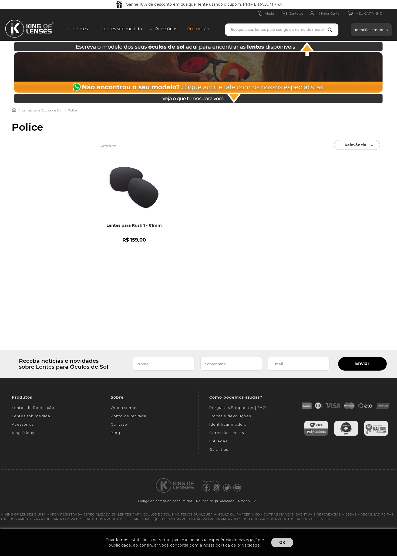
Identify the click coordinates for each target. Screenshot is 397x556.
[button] (370, 29)
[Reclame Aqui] (376, 435)
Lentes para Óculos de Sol (41, 110)
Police (72, 110)
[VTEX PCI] (316, 435)
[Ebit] (346, 435)
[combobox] (281, 29)
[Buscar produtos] (331, 29)
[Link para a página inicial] (14, 110)
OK (282, 542)
